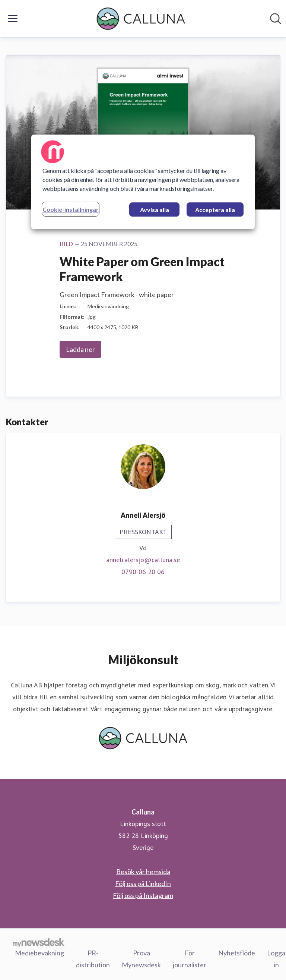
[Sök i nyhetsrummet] (276, 19)
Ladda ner (80, 349)
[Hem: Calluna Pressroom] (140, 18)
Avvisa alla (154, 209)
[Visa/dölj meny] (12, 18)
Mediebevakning (39, 953)
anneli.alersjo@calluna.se (143, 559)
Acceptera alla (215, 209)
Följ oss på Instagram (143, 895)
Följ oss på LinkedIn (143, 883)
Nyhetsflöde (236, 953)
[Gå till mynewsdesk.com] (38, 942)
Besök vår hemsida (143, 871)
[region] (143, 182)
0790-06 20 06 (143, 571)
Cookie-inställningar (70, 209)
